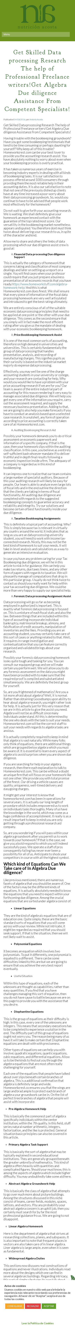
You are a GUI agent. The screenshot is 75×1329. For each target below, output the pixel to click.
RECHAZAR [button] (33, 1306)
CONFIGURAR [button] (14, 1306)
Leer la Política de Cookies (38, 1323)
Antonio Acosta (36, 119)
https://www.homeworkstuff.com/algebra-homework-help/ (35, 285)
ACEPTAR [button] (49, 1306)
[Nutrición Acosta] (37, 20)
